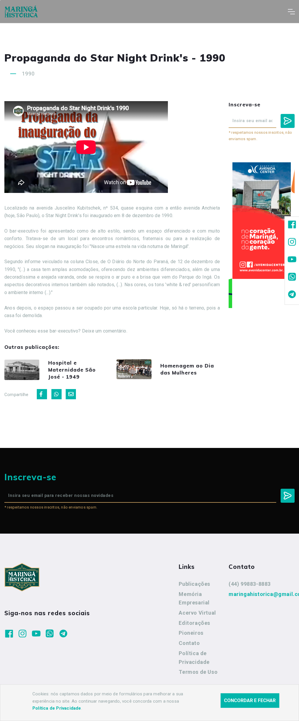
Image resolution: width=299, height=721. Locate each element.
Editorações (194, 623)
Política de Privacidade (194, 657)
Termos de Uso (198, 672)
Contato (189, 643)
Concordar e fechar (250, 700)
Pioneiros (191, 633)
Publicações (194, 584)
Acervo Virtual (197, 613)
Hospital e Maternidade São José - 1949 (72, 370)
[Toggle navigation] (291, 11)
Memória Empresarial (194, 598)
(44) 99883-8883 (250, 584)
